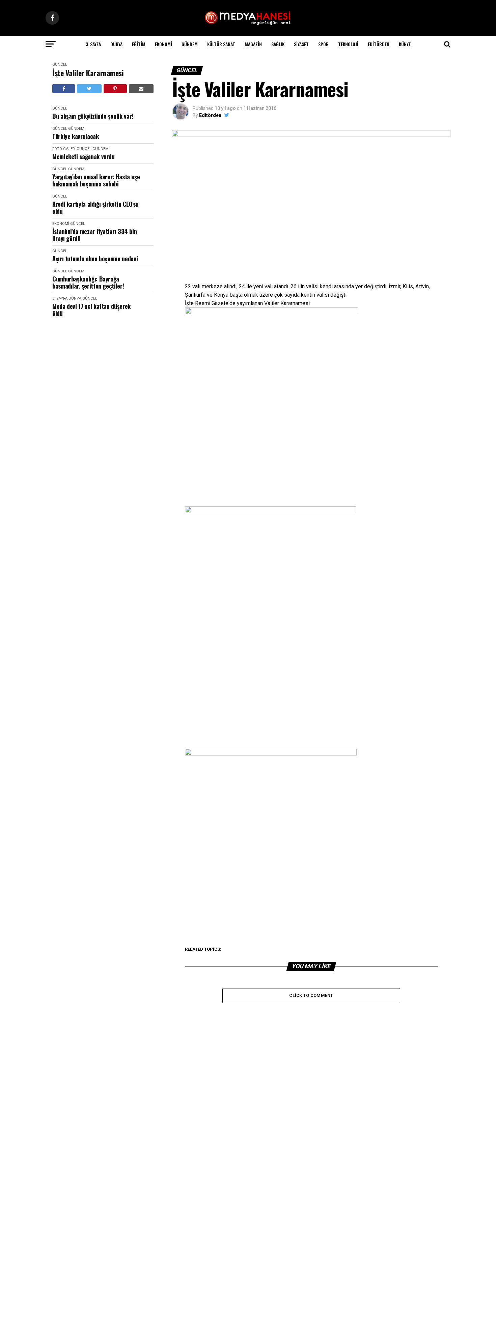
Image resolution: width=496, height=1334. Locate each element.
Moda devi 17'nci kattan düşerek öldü (91, 310)
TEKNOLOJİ (348, 44)
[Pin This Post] (115, 88)
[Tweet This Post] (89, 88)
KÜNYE (405, 44)
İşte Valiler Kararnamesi (87, 73)
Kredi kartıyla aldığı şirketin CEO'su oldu (95, 207)
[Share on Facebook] (63, 88)
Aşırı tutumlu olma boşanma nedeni (95, 258)
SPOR (323, 44)
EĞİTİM (138, 44)
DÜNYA (116, 44)
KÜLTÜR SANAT (221, 44)
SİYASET (301, 44)
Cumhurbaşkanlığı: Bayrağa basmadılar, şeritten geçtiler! (88, 282)
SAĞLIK (277, 44)
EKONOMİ (163, 44)
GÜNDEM (190, 44)
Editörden (378, 44)
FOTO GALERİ (64, 149)
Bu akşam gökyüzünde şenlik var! (92, 116)
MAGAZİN (253, 44)
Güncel (59, 64)
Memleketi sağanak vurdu (83, 156)
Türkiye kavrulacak (75, 136)
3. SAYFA (93, 44)
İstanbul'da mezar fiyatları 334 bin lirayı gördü (94, 235)
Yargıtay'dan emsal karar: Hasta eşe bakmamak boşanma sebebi (96, 180)
